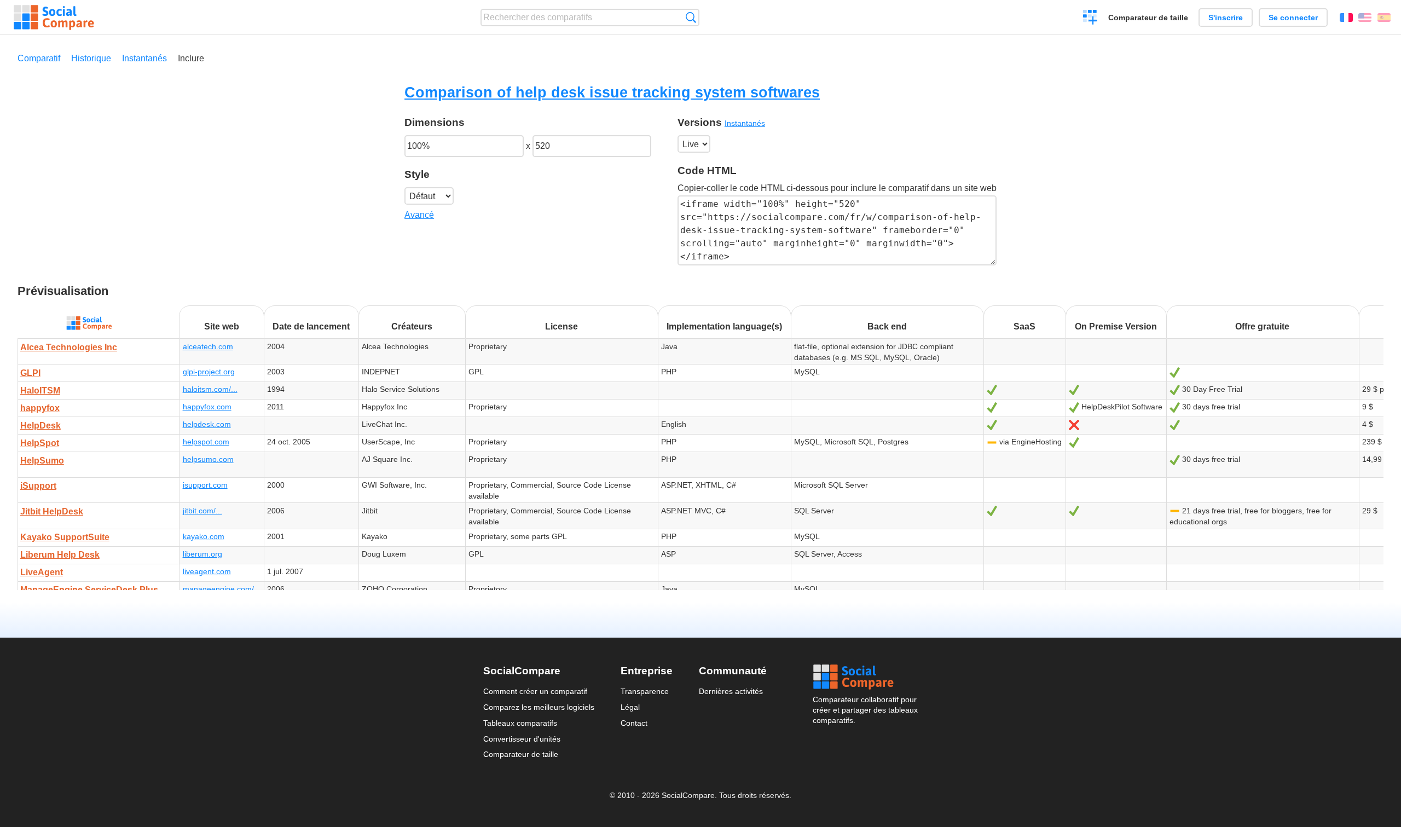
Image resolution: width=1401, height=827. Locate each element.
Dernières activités (731, 691)
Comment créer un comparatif (535, 691)
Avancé (419, 214)
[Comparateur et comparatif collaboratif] (54, 17)
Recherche (691, 17)
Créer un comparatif (1090, 19)
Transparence (645, 691)
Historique (91, 58)
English (1364, 17)
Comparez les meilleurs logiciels (538, 707)
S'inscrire (1225, 17)
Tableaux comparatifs (520, 723)
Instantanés (144, 58)
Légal (630, 707)
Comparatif (39, 58)
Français (1346, 17)
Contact (634, 723)
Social (865, 677)
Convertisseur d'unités (521, 739)
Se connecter (1293, 17)
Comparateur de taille (1148, 17)
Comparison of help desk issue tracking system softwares (612, 92)
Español (1384, 17)
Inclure (191, 58)
